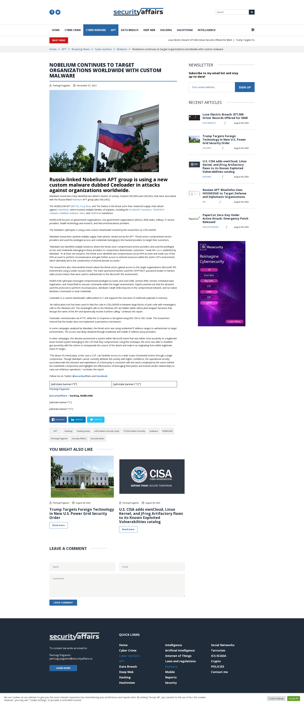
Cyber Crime (73, 30)
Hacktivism (185, 30)
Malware (122, 49)
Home (56, 30)
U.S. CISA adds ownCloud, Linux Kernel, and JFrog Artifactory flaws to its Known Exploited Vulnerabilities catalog (151, 515)
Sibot (82, 213)
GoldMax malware (69, 213)
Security (207, 148)
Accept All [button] (293, 698)
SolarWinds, (63, 209)
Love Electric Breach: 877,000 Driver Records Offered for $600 (192, 39)
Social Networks (222, 645)
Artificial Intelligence (180, 650)
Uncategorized (211, 227)
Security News (97, 438)
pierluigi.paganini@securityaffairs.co (70, 658)
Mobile (170, 672)
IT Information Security (134, 431)
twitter (97, 419)
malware (154, 431)
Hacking (166, 30)
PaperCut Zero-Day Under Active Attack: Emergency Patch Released (225, 218)
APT (113, 30)
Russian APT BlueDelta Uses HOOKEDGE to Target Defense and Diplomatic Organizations (224, 193)
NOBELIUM (167, 431)
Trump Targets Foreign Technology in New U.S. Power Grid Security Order (81, 513)
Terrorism (218, 650)
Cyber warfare (96, 30)
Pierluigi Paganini (61, 85)
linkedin (79, 419)
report (159, 250)
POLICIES (217, 666)
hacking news (83, 431)
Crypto (216, 661)
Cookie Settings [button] (276, 698)
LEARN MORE (63, 668)
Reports (171, 677)
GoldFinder (95, 213)
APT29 (75, 206)
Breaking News (81, 49)
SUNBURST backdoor (140, 209)
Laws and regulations (180, 661)
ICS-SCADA (218, 656)
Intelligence (206, 30)
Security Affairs (79, 438)
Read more (58, 525)
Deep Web (149, 30)
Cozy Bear (85, 206)
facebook (60, 419)
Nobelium (77, 199)
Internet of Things (178, 656)
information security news (106, 431)
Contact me (219, 672)
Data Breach (129, 30)
